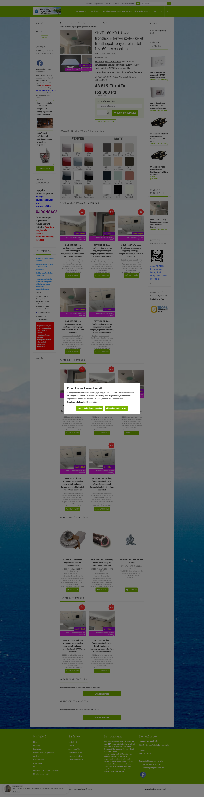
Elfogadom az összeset (116, 408)
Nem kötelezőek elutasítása (90, 408)
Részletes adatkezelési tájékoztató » (82, 402)
